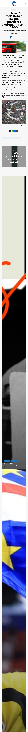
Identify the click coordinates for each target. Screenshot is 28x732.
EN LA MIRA (14, 461)
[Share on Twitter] (10, 131)
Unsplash (19, 126)
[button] (2, 3)
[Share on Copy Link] (17, 131)
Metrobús (18, 138)
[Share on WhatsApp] (13, 131)
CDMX (13, 9)
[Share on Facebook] (15, 131)
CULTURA (7, 461)
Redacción (16, 36)
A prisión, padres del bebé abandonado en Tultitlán (14, 156)
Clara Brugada (10, 138)
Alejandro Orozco (10, 126)
